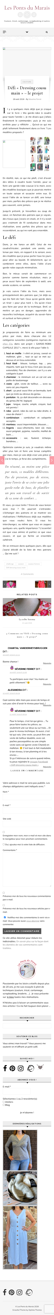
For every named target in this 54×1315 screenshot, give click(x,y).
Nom (6, 791)
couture (21, 564)
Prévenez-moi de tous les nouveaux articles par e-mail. (26, 910)
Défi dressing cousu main (16, 568)
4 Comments (27, 574)
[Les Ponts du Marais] (27, 12)
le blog (10, 997)
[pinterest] (12, 1068)
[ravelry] (30, 1068)
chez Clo (7, 343)
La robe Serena (27, 619)
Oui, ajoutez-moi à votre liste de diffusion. (25, 844)
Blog (7, 1105)
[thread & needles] (40, 1068)
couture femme (34, 564)
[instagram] (21, 1068)
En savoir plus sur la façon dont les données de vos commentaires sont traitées (25, 944)
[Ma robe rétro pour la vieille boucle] (9, 584)
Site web (7, 818)
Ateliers (9, 1101)
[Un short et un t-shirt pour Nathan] (45, 584)
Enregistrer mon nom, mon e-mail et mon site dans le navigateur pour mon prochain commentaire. (27, 837)
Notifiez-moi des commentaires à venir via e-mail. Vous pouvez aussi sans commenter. (26, 920)
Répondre (47, 663)
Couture (27, 82)
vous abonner (32, 921)
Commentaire (10, 850)
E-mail (7, 805)
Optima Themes (35, 1310)
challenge (10, 564)
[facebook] (5, 1068)
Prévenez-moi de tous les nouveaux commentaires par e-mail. (27, 898)
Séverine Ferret (35, 99)
